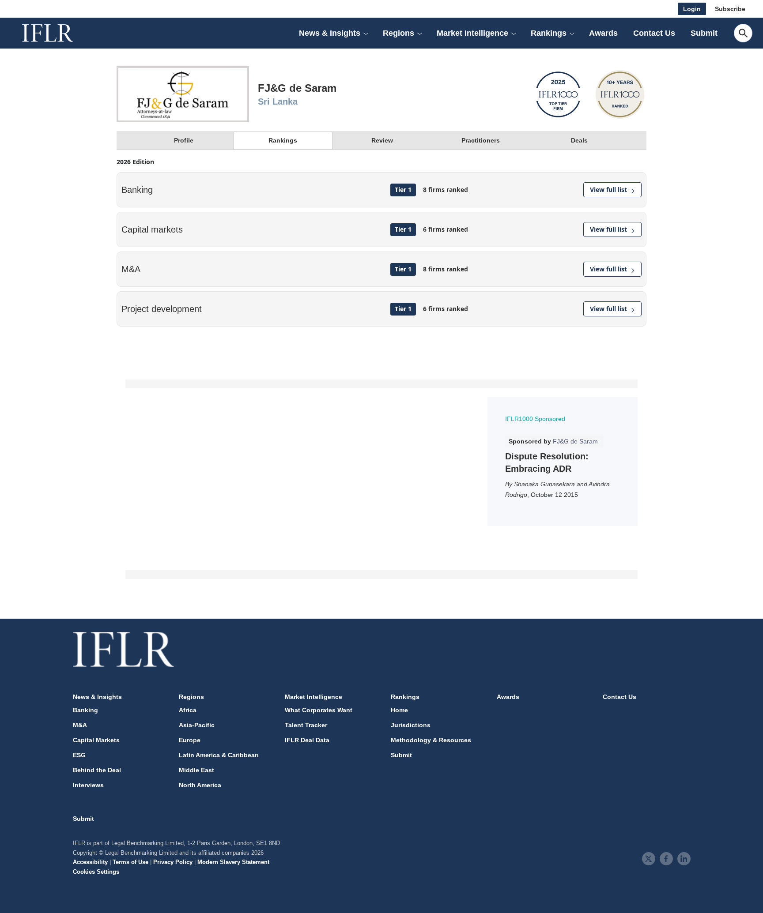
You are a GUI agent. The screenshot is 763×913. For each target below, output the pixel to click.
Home (399, 710)
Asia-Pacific (197, 725)
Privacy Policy (173, 862)
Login (692, 8)
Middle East (196, 770)
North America (200, 785)
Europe (189, 740)
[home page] (57, 33)
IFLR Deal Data (307, 740)
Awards (603, 33)
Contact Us (654, 33)
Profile (183, 140)
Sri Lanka (278, 101)
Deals (579, 140)
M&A (80, 725)
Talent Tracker (306, 725)
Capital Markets (96, 740)
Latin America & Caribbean (219, 755)
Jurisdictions (411, 725)
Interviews (88, 785)
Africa (187, 710)
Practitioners (480, 140)
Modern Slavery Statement (233, 862)
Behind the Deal (97, 770)
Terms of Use (130, 862)
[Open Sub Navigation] (365, 33)
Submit (704, 33)
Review (382, 140)
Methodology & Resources (431, 740)
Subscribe (730, 8)
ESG (79, 755)
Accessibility (90, 862)
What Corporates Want (318, 710)
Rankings (282, 140)
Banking (85, 710)
